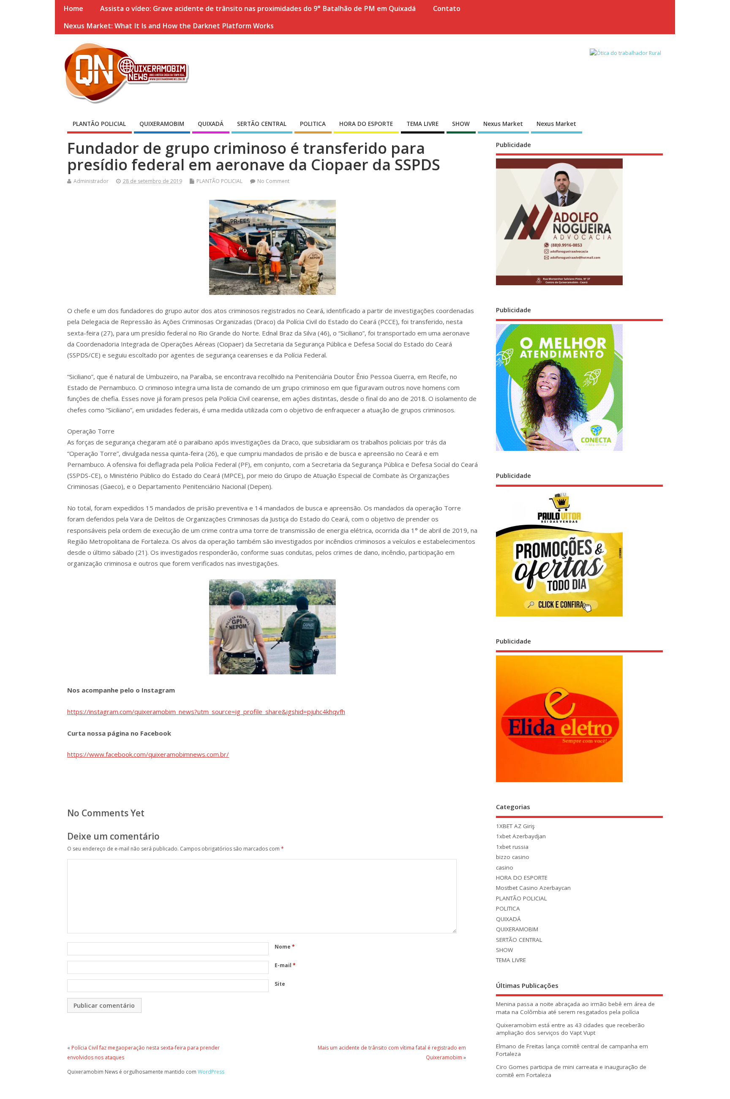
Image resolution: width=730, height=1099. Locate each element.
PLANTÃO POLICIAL (99, 124)
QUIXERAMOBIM (161, 124)
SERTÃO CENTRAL (261, 124)
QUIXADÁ (210, 124)
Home (73, 8)
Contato (446, 8)
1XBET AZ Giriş (515, 826)
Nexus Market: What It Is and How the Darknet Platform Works (168, 25)
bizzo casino (512, 857)
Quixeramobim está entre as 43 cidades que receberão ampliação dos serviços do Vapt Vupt (570, 1029)
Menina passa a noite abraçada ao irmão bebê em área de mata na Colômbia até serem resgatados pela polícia (575, 1008)
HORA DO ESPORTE (366, 124)
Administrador (91, 181)
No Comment (273, 181)
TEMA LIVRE (422, 124)
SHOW (461, 124)
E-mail (285, 965)
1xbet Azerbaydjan (521, 836)
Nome (285, 946)
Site (280, 983)
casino (504, 867)
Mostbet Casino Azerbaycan (533, 888)
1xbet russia (512, 847)
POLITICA (313, 124)
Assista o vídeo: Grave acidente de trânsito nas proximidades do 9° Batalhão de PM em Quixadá (258, 8)
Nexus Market (503, 124)
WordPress (211, 1071)
